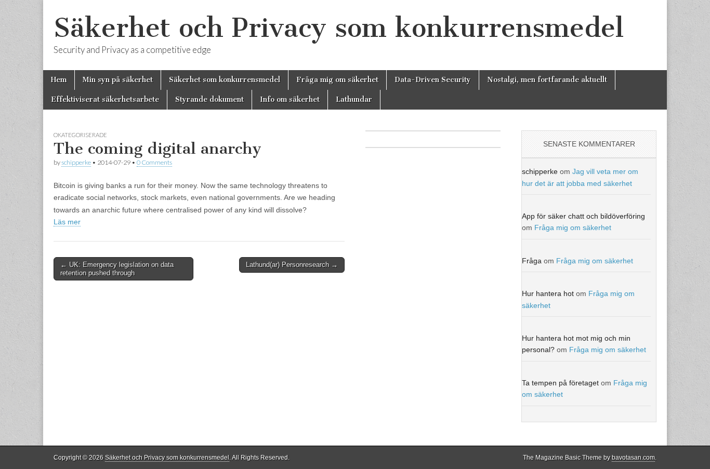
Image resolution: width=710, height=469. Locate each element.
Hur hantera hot (548, 293)
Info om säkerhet (290, 99)
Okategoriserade (80, 134)
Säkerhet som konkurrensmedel (224, 79)
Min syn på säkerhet (118, 79)
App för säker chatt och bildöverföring (583, 216)
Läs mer (67, 222)
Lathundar (354, 99)
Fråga (532, 261)
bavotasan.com (633, 457)
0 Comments (154, 162)
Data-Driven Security (433, 79)
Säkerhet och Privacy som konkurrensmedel (339, 28)
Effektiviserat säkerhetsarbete (105, 99)
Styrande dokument (209, 99)
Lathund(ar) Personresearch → (292, 265)
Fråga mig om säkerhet (337, 79)
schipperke (76, 162)
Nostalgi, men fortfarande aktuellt (547, 79)
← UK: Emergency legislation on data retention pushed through (117, 269)
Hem (59, 79)
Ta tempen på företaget (560, 383)
